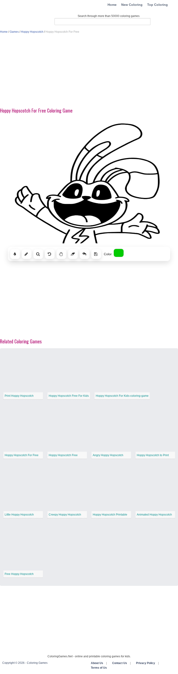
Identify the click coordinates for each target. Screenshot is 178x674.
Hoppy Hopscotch (32, 31)
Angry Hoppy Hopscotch (108, 455)
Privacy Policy (145, 663)
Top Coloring (157, 4)
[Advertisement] (89, 71)
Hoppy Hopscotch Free (63, 455)
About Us (97, 663)
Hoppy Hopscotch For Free (21, 455)
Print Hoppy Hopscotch (19, 395)
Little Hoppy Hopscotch (19, 514)
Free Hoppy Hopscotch (19, 574)
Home (112, 4)
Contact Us (119, 663)
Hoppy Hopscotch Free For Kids (69, 395)
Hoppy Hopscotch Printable (110, 514)
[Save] (96, 254)
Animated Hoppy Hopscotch (154, 514)
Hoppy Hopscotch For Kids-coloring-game (122, 395)
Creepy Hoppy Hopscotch (65, 514)
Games (14, 31)
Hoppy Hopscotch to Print (153, 455)
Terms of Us (99, 667)
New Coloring (132, 4)
